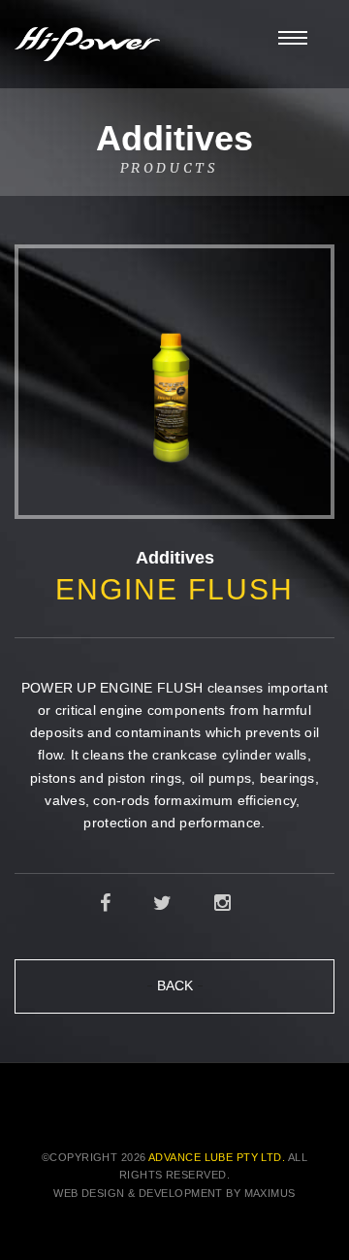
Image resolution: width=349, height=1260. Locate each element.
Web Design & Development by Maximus (174, 1193)
